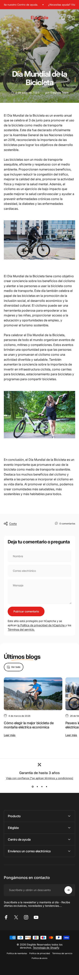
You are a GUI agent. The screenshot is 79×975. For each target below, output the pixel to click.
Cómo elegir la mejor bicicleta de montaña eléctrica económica (28, 725)
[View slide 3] (42, 786)
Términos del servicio (62, 953)
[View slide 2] (37, 786)
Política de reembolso (17, 953)
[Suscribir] (68, 890)
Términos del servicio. (21, 629)
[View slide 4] (46, 786)
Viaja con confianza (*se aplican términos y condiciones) (39, 778)
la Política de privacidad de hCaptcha (41, 625)
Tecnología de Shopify (46, 947)
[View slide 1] (32, 786)
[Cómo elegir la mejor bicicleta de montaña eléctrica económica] (33, 693)
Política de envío (39, 958)
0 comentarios (67, 523)
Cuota (13, 523)
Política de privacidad (39, 953)
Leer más (10, 735)
